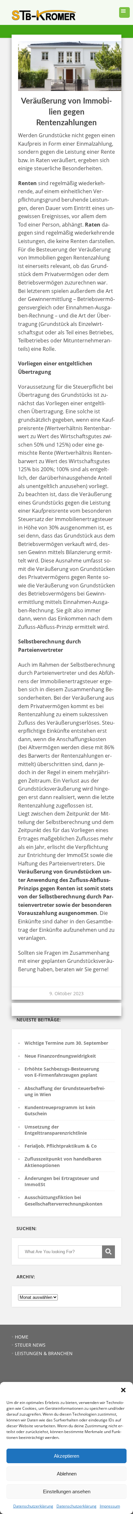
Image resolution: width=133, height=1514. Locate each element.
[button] (123, 1390)
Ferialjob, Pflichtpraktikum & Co (61, 1146)
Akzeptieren (66, 1456)
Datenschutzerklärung (33, 1506)
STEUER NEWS (30, 1345)
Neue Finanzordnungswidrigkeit (60, 1056)
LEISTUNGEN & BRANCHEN (44, 1353)
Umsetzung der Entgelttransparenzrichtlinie (56, 1130)
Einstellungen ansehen (66, 1491)
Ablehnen (67, 1473)
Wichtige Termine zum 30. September (66, 1043)
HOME (21, 1337)
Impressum (110, 1506)
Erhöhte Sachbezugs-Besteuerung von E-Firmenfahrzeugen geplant (62, 1072)
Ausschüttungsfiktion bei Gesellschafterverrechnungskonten (63, 1200)
